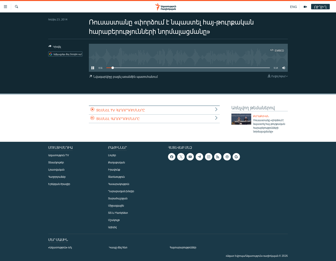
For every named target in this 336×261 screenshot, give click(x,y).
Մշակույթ (114, 220)
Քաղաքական (261, 116)
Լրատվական (56, 169)
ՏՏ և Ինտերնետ (118, 212)
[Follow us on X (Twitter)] (181, 156)
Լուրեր (112, 155)
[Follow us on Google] (236, 156)
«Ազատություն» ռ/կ (60, 247)
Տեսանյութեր (56, 162)
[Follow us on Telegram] (199, 156)
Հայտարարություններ (183, 247)
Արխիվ (112, 227)
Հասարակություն (118, 184)
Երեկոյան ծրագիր (59, 184)
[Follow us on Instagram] (208, 156)
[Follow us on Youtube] (190, 156)
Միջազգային (116, 205)
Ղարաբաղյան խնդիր (121, 191)
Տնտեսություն (116, 176)
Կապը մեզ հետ (118, 247)
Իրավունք (114, 169)
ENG (293, 7)
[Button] (54, 47)
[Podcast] (227, 156)
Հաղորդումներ (57, 176)
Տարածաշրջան (117, 198)
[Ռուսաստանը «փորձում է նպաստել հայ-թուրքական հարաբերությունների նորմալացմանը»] (241, 119)
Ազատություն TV (58, 155)
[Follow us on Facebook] (171, 156)
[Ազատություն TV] (305, 7)
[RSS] (217, 156)
